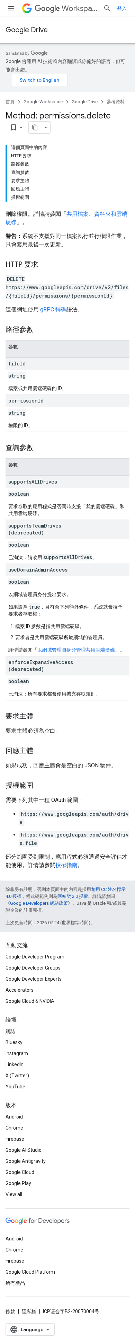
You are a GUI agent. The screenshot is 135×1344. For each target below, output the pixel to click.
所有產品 (15, 1283)
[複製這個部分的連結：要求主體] (40, 717)
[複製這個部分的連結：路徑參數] (40, 330)
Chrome (14, 1128)
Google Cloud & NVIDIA (30, 1001)
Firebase (15, 1139)
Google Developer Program (35, 957)
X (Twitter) (17, 1075)
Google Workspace (43, 101)
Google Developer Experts (34, 979)
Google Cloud (20, 1172)
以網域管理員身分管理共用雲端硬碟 (76, 650)
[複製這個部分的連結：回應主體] (40, 751)
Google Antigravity (26, 1161)
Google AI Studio (24, 1150)
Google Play (18, 1183)
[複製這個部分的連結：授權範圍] (40, 786)
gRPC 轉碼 (53, 309)
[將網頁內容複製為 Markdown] (35, 127)
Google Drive (27, 30)
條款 (10, 1311)
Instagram (17, 1053)
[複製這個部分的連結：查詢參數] (40, 448)
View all (14, 1194)
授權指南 (66, 865)
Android (14, 1117)
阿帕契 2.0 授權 (72, 896)
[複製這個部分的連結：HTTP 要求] (45, 265)
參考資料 (116, 101)
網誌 (10, 1031)
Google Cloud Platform (30, 1272)
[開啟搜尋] (107, 8)
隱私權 (29, 1311)
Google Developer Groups (33, 968)
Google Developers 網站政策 (39, 903)
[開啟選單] (11, 8)
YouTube (15, 1086)
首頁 (10, 101)
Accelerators (20, 990)
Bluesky (14, 1042)
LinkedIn (15, 1064)
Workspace (80, 8)
